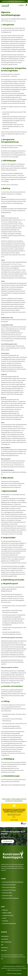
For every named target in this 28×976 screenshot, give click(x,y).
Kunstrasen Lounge (7, 925)
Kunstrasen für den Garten (9, 916)
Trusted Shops (15, 813)
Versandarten (4, 968)
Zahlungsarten (5, 965)
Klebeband (5, 939)
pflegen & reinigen (6, 942)
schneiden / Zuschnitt (7, 944)
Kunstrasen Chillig (6, 922)
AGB (2, 813)
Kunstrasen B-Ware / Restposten (10, 927)
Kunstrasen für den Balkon (9, 914)
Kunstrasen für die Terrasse (9, 919)
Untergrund (5, 950)
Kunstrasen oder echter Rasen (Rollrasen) (12, 911)
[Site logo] (5, 5)
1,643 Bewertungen (13, 849)
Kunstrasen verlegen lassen (9, 953)
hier (5, 794)
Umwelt (4, 947)
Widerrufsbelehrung (6, 971)
